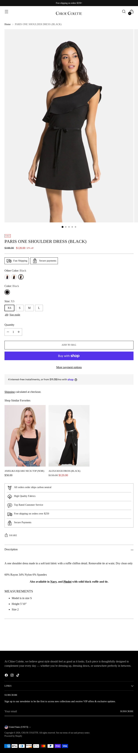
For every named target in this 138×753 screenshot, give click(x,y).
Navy (53, 581)
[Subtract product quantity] (8, 332)
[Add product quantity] (18, 332)
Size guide (15, 314)
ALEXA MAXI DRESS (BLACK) (64, 471)
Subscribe (127, 711)
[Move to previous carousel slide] (122, 639)
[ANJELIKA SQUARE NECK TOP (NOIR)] (24, 436)
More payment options (69, 367)
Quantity (9, 324)
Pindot (67, 581)
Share (13, 535)
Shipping (9, 391)
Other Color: (15, 270)
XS (9, 307)
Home (7, 24)
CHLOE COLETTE (29, 732)
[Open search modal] (124, 11)
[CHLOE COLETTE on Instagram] (12, 675)
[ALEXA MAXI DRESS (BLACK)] (69, 436)
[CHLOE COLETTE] (69, 11)
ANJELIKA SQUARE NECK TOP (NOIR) (24, 471)
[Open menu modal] (6, 11)
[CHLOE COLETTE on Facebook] (6, 675)
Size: (9, 301)
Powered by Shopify (13, 736)
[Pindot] (14, 277)
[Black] (21, 277)
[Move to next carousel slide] (130, 638)
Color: (11, 286)
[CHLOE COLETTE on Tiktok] (18, 675)
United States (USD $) (18, 727)
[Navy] (7, 277)
